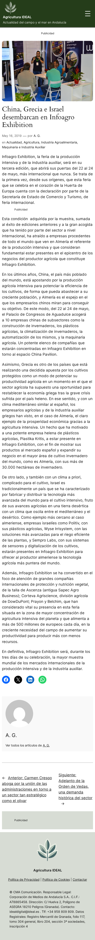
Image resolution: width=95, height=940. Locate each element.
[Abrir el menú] (87, 13)
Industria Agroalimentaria (59, 142)
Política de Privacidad (24, 879)
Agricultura (31, 142)
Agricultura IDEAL (17, 17)
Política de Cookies (56, 879)
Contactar (80, 879)
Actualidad (14, 142)
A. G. (37, 136)
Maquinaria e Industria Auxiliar (23, 147)
